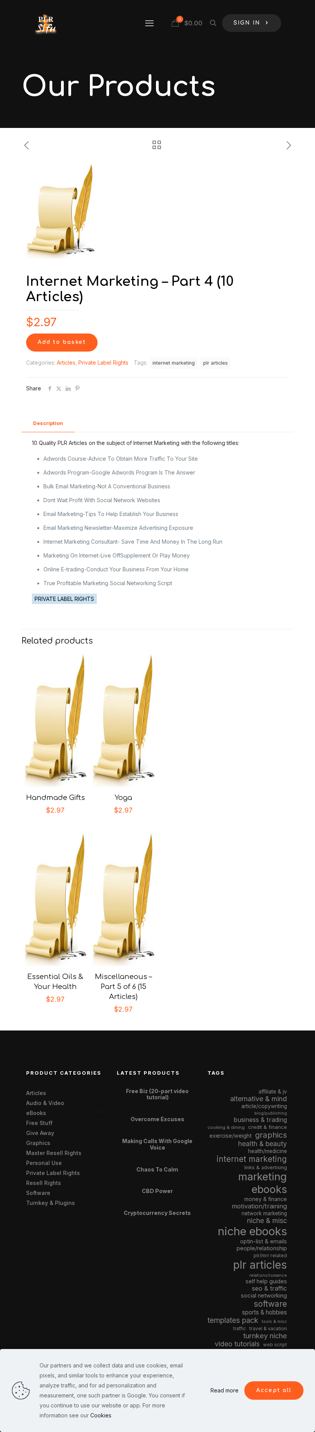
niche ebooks (252, 1231)
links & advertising (265, 1167)
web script (275, 1344)
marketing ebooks (262, 1183)
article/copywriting (264, 1106)
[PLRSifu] (45, 23)
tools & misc (274, 1321)
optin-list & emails (263, 1241)
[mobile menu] (149, 23)
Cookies (100, 1415)
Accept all (274, 1390)
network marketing (264, 1213)
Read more (225, 1390)
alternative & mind (258, 1099)
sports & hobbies (264, 1312)
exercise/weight (230, 1135)
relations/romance (268, 1275)
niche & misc (267, 1220)
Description (48, 423)
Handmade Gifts (55, 797)
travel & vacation (268, 1328)
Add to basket (62, 342)
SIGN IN (247, 23)
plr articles (215, 363)
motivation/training (259, 1206)
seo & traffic (269, 1288)
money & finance (265, 1199)
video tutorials (237, 1344)
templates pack (232, 1320)
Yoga (123, 797)
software (270, 1304)
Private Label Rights (103, 362)
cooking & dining (226, 1127)
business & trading (260, 1119)
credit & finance (267, 1127)
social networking (264, 1295)
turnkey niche (265, 1335)
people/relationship (262, 1248)
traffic (239, 1328)
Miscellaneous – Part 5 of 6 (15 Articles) (123, 987)
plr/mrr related (270, 1255)
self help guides (266, 1281)
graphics (271, 1135)
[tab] (48, 423)
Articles (66, 362)
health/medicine (267, 1151)
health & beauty (262, 1144)
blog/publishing (270, 1113)
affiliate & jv (273, 1092)
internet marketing (174, 363)
